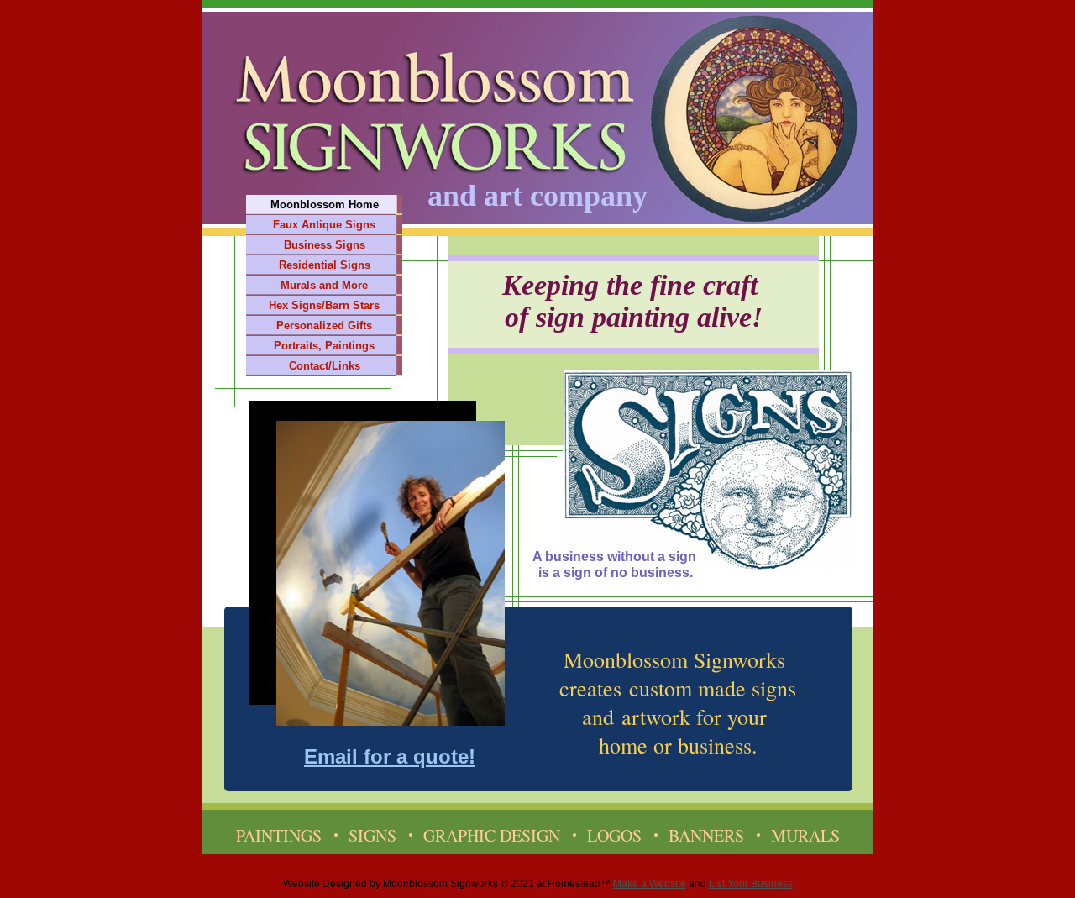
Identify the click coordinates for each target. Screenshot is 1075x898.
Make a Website (649, 884)
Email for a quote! (389, 756)
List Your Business (751, 884)
